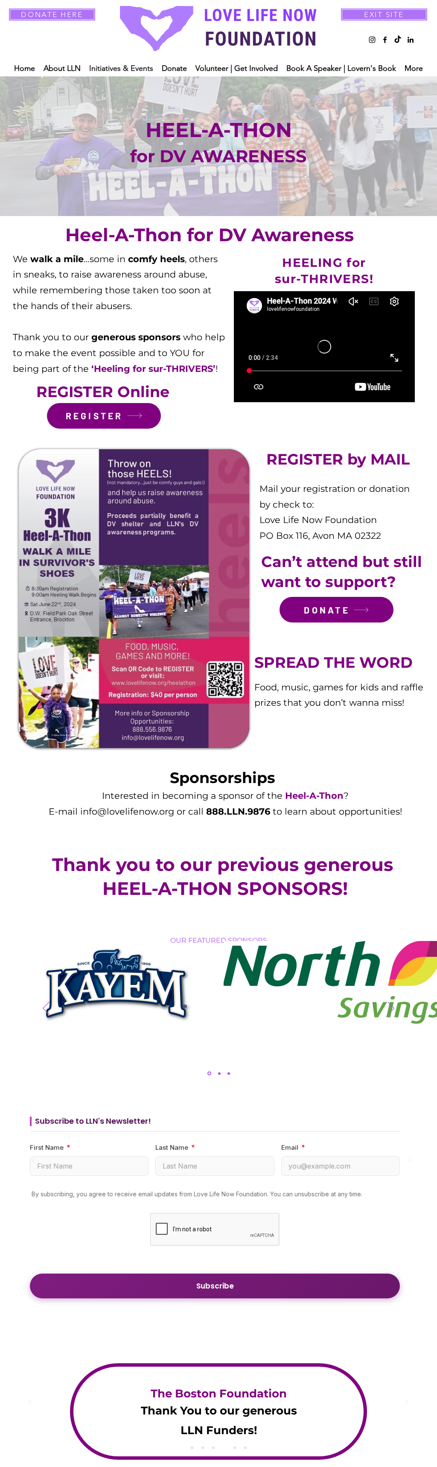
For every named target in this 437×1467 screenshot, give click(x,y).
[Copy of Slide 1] (202, 1448)
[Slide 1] (192, 1448)
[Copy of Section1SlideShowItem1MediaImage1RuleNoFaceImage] (219, 1073)
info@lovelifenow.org (127, 811)
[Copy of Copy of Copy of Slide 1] (224, 1448)
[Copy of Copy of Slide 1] (213, 1448)
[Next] (390, 1009)
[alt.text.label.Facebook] (385, 39)
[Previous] (46, 1009)
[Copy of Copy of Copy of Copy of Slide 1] (234, 1448)
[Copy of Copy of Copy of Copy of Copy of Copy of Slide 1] (245, 1448)
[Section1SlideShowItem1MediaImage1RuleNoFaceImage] (209, 1073)
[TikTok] (397, 39)
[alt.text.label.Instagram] (372, 39)
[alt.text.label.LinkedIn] (410, 39)
